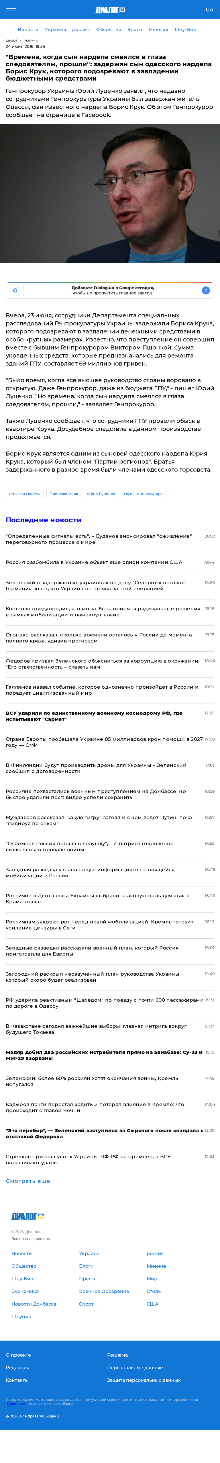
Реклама (117, 1355)
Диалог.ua (16, 1404)
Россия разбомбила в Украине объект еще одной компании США (94, 562)
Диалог (11, 40)
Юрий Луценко (101, 494)
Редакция (18, 1367)
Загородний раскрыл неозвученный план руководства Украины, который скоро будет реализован (93, 977)
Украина (31, 40)
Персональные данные (135, 1367)
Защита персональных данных (144, 1380)
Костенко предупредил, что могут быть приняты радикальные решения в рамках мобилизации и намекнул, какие (103, 612)
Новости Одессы (25, 494)
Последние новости (44, 520)
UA (209, 10)
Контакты (17, 1380)
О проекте (18, 1355)
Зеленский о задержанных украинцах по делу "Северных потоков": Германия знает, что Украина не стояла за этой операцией (97, 585)
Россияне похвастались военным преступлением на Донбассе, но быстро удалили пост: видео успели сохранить (96, 794)
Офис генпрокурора (143, 494)
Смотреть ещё (28, 1181)
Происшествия (64, 494)
